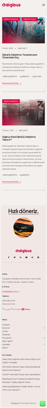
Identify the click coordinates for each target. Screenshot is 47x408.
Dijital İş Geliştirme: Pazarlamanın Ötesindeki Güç (19, 56)
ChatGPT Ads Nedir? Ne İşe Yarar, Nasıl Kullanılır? (21, 374)
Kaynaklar (6, 344)
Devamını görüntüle (10, 83)
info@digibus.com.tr (10, 291)
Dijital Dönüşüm (30, 19)
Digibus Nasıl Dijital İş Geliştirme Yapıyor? (19, 138)
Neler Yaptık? (7, 341)
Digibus (15, 403)
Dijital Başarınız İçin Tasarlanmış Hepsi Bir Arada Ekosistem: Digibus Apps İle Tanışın (21, 380)
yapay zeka (36, 76)
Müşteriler (6, 334)
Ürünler (5, 331)
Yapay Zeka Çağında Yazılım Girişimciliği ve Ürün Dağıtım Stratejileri (21, 361)
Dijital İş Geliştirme (11, 19)
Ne (7, 338)
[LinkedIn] (20, 257)
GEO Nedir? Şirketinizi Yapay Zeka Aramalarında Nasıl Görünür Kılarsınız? (21, 368)
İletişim (5, 347)
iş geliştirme (24, 76)
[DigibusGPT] (32, 257)
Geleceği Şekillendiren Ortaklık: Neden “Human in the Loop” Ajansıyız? (21, 388)
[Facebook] (8, 257)
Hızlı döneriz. (23, 211)
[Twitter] (14, 257)
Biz (6, 328)
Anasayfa (6, 324)
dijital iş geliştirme (10, 76)
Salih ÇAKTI (22, 48)
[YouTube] (26, 257)
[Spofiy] (38, 257)
